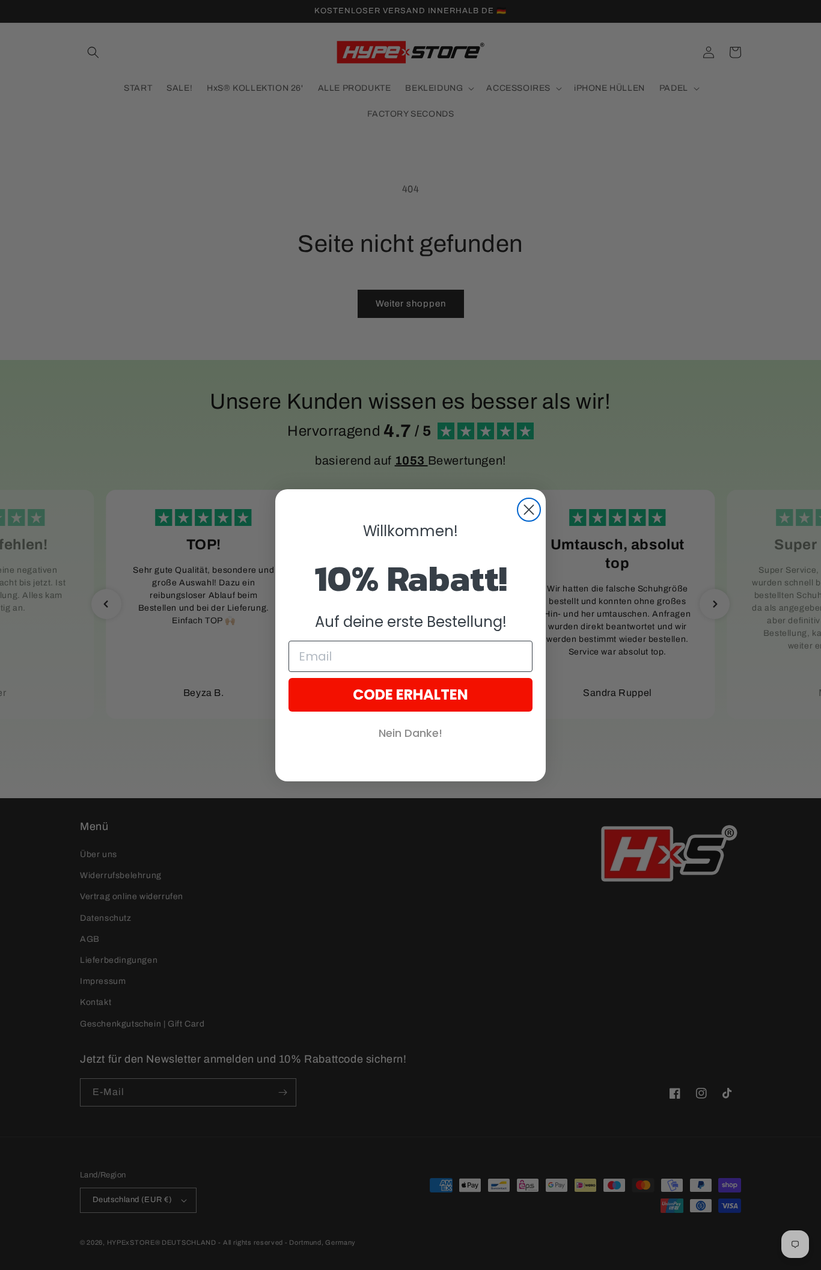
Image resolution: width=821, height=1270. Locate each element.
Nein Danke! (410, 732)
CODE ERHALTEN (410, 694)
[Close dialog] (528, 509)
